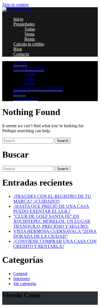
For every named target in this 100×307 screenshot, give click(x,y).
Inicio (18, 19)
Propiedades (24, 24)
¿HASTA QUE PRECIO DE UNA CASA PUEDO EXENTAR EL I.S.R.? (51, 209)
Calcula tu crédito (28, 44)
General (20, 273)
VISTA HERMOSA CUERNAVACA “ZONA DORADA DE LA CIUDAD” (55, 234)
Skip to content (15, 4)
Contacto (21, 54)
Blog (17, 49)
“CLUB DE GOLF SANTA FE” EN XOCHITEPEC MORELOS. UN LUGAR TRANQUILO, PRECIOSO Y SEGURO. (51, 221)
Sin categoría (24, 283)
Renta (29, 39)
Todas (29, 29)
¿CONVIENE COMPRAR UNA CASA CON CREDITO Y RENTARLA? (55, 244)
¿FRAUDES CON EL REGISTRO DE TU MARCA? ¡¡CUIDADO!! (52, 199)
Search (62, 141)
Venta (29, 34)
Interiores (21, 278)
